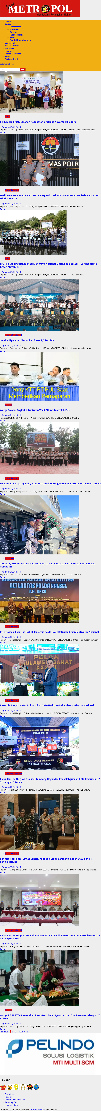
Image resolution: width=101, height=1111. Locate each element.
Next (26, 1031)
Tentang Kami (11, 1102)
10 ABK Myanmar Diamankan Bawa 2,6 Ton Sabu (27, 340)
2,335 (20, 1031)
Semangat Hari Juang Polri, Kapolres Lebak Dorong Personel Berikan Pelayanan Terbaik (50, 483)
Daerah (13, 32)
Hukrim (8, 51)
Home (8, 21)
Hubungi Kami (11, 1105)
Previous (4, 1031)
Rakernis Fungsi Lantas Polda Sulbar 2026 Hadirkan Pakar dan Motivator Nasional (47, 705)
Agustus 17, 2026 (10, 1023)
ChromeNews (37, 1109)
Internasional (16, 26)
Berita (8, 24)
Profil (7, 56)
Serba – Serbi (11, 59)
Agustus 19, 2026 (10, 867)
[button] (0, 66)
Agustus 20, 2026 (10, 571)
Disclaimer (10, 1094)
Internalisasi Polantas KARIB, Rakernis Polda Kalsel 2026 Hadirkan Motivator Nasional (49, 631)
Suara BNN (10, 48)
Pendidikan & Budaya (20, 40)
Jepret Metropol (13, 53)
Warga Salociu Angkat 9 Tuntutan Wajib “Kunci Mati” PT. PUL (35, 410)
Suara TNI (10, 43)
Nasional (14, 29)
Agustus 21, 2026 (10, 127)
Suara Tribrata (12, 45)
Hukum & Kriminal (13, 335)
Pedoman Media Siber (15, 1099)
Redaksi (8, 1097)
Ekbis (12, 37)
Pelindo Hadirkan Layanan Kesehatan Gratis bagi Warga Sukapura (38, 121)
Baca (2, 132)
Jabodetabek (16, 34)
